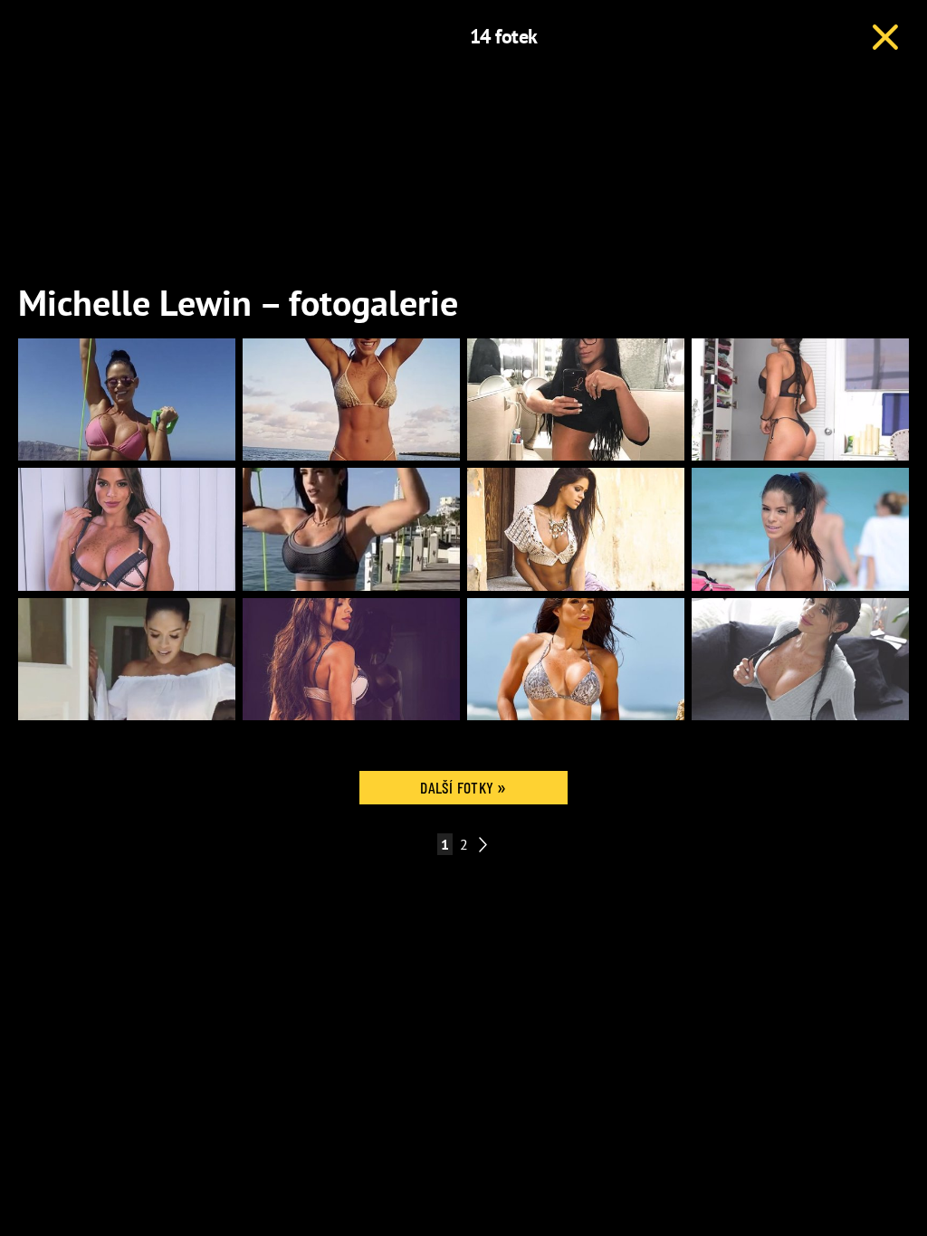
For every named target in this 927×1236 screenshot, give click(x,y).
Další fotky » (463, 787)
